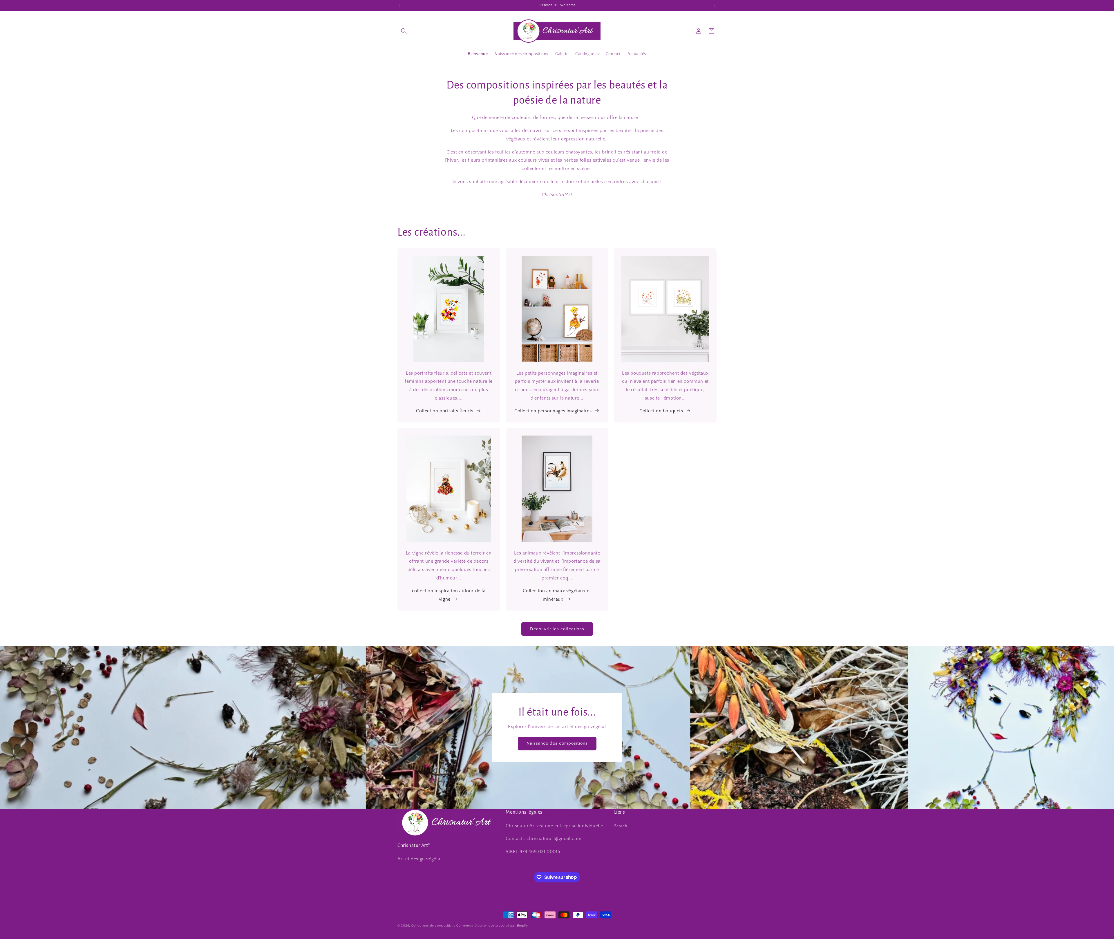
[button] (403, 31)
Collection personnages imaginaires (553, 410)
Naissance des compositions (557, 743)
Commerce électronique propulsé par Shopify (492, 925)
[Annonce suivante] (714, 5)
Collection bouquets (661, 410)
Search (620, 826)
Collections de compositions (433, 925)
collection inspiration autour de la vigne (449, 595)
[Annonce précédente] (399, 5)
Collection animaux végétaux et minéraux (557, 595)
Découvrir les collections (557, 628)
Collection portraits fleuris (444, 410)
